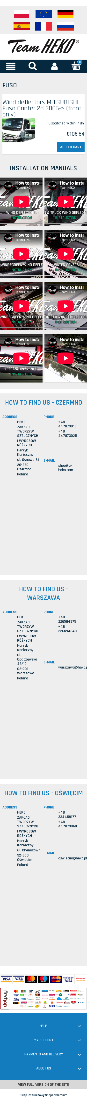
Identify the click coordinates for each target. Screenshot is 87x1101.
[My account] (54, 66)
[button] (11, 66)
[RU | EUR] (65, 26)
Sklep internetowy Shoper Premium (43, 1095)
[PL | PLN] (21, 14)
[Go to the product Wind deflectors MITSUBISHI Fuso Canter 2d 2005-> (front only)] (18, 130)
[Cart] (76, 66)
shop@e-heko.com (65, 468)
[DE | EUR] (65, 14)
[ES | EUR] (21, 26)
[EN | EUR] (43, 14)
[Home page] (43, 45)
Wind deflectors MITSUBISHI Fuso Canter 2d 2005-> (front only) (41, 108)
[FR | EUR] (43, 26)
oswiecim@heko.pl (72, 858)
